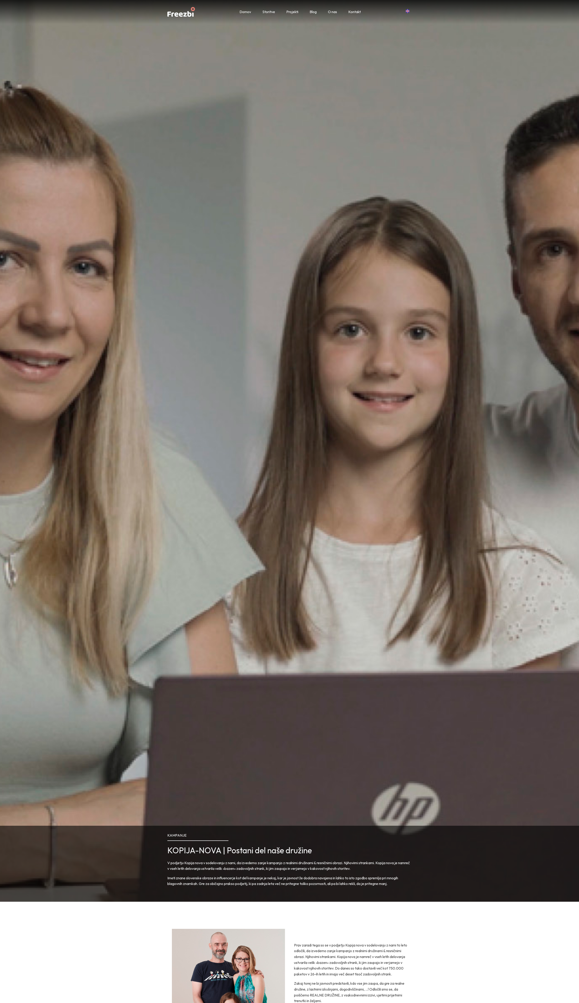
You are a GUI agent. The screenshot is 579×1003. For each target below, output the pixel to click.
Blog (313, 11)
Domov (245, 11)
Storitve (268, 11)
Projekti (292, 11)
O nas (332, 11)
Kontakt (354, 11)
